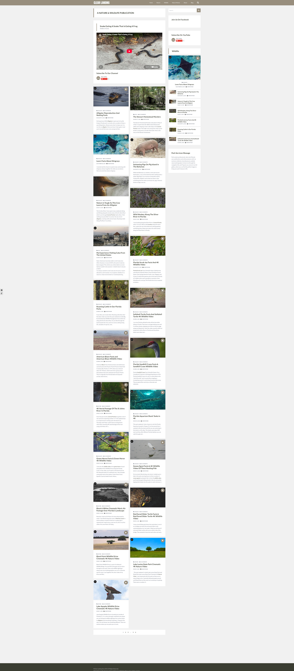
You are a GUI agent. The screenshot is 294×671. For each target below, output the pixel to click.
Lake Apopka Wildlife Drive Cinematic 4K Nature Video (107, 607)
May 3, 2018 (100, 561)
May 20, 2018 (100, 463)
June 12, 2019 (100, 257)
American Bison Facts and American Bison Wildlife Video (109, 358)
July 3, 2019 (136, 219)
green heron (117, 466)
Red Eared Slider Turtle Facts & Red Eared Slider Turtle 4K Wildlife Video (147, 516)
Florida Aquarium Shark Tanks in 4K (146, 417)
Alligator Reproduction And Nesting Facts (108, 114)
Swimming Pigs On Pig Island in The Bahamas (146, 165)
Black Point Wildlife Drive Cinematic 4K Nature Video (107, 557)
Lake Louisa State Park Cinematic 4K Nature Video (147, 565)
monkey (150, 224)
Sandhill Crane (141, 372)
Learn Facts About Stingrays (108, 161)
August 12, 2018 (138, 267)
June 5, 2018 (100, 361)
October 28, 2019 (101, 163)
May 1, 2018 (100, 611)
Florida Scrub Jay (137, 270)
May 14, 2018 (100, 513)
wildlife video (107, 466)
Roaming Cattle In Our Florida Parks (108, 307)
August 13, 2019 (138, 169)
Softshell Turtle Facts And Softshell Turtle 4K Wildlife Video (147, 315)
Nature (158, 2)
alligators (98, 218)
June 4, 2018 (137, 369)
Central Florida (111, 215)
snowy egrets (136, 478)
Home (151, 2)
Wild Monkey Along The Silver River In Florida (145, 215)
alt (95, 88)
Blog (192, 2)
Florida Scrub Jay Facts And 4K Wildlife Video (146, 263)
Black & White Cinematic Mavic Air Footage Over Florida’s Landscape (111, 509)
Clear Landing (98, 668)
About (185, 2)
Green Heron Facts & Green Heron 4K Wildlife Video (110, 459)
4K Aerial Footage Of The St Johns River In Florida (110, 409)
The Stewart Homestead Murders (147, 117)
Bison (103, 364)
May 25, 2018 (100, 413)
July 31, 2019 (100, 207)
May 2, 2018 (136, 569)
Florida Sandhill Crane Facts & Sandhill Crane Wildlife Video (145, 365)
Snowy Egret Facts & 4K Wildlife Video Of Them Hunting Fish (146, 467)
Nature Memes (176, 2)
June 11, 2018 (100, 311)
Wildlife (166, 2)
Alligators (110, 121)
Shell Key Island (120, 518)
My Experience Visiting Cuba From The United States (110, 254)
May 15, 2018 (137, 471)
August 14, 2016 (101, 117)
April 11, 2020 (137, 119)
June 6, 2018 (137, 319)
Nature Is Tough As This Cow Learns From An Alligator (108, 204)
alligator (104, 127)
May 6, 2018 (136, 521)
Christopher (110, 117)
